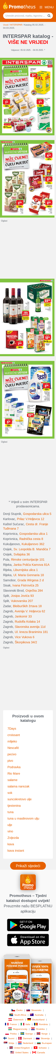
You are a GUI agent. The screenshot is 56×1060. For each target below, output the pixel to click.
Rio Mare (13, 773)
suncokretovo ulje (19, 799)
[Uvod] (19, 5)
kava (10, 844)
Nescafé (13, 748)
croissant (13, 735)
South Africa (20, 1015)
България (47, 1043)
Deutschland (38, 1019)
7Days (11, 728)
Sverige (29, 1033)
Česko (19, 1010)
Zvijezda (13, 837)
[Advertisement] (28, 250)
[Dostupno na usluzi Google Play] (28, 924)
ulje (9, 825)
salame (12, 780)
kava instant (15, 850)
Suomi (11, 1038)
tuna (10, 812)
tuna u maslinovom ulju (23, 818)
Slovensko (36, 1010)
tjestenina (14, 805)
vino (10, 831)
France (13, 1024)
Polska (13, 1033)
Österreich (18, 1019)
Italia (28, 1024)
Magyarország (20, 1029)
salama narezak (18, 786)
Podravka (14, 767)
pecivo (11, 754)
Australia (39, 1015)
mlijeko (12, 741)
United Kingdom (22, 1048)
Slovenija (45, 1038)
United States (21, 1052)
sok (9, 792)
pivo (10, 760)
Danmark (27, 1038)
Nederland (28, 1043)
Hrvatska (40, 1029)
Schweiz (43, 1048)
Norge (45, 1033)
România (43, 1024)
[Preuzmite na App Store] (28, 939)
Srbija (11, 1043)
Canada (41, 1052)
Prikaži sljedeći (28, 866)
